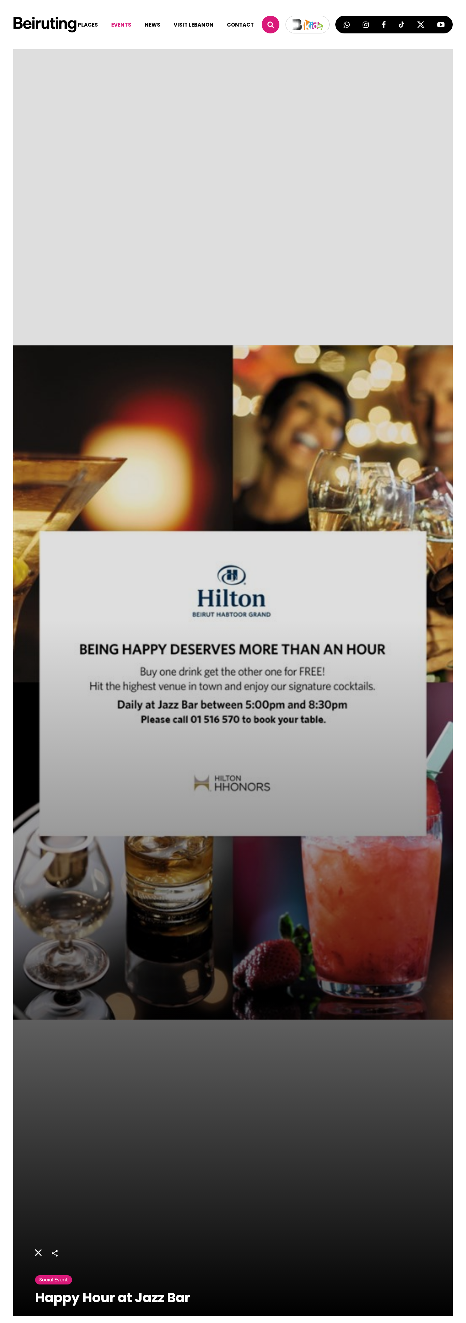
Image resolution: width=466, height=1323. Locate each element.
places (88, 24)
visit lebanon (194, 24)
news (152, 24)
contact (240, 24)
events (121, 24)
